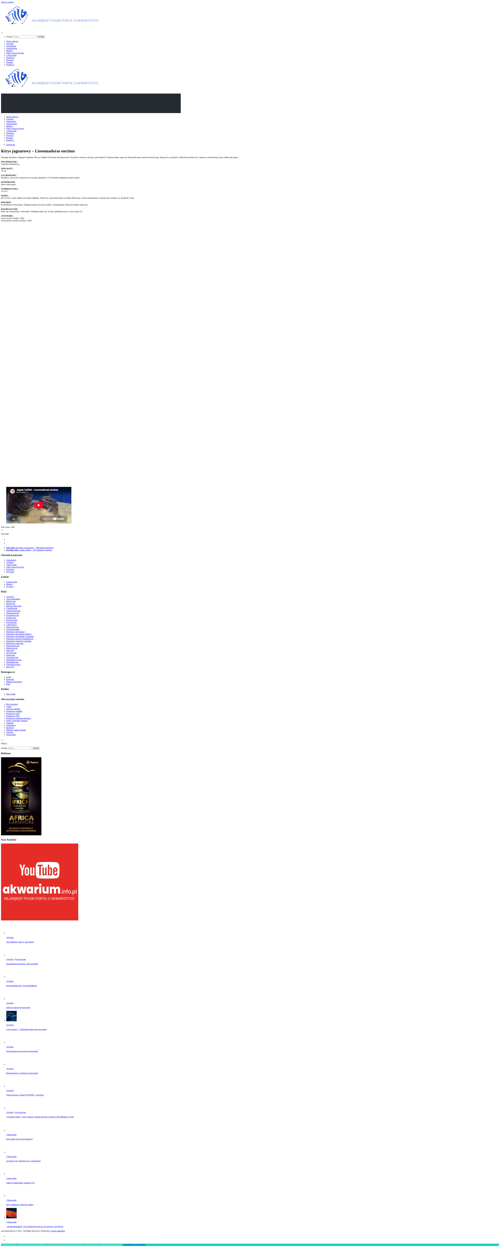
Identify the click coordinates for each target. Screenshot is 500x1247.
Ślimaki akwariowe (14, 682)
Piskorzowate (11, 648)
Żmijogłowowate (13, 664)
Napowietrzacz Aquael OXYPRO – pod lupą (25, 1095)
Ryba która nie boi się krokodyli (19, 1139)
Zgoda (125, 1245)
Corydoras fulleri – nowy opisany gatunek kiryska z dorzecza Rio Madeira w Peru (40, 1117)
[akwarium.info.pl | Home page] (53, 28)
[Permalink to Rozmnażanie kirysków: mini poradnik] (11, 955)
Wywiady (10, 572)
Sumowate (10, 145)
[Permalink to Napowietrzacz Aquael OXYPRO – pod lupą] (11, 1086)
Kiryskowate (11, 622)
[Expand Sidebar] (2, 530)
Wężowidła (11, 735)
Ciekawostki (11, 55)
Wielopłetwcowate (13, 660)
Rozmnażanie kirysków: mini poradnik (22, 964)
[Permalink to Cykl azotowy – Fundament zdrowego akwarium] (11, 1020)
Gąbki (8, 706)
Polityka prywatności (136, 1245)
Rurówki (10, 728)
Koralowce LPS (13, 713)
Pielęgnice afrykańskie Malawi (19, 634)
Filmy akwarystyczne (15, 53)
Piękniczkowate (12, 646)
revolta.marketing (58, 1231)
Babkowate (11, 601)
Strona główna (12, 41)
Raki (8, 684)
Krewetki (10, 679)
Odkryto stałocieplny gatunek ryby (20, 1183)
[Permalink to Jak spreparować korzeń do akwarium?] (11, 1042)
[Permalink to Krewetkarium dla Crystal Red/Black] (11, 977)
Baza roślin (10, 694)
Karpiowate (11, 618)
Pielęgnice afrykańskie (15, 632)
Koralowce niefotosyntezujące (18, 718)
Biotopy (9, 51)
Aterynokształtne (13, 599)
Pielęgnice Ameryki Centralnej (18, 641)
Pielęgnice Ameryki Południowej (19, 639)
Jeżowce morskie (13, 709)
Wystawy (10, 60)
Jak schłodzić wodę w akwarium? (20, 942)
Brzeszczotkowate (13, 606)
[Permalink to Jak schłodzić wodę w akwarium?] (11, 933)
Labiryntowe (11, 625)
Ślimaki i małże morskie (16, 730)
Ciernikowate (11, 608)
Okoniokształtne (13, 629)
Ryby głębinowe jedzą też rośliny (20, 1205)
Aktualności (11, 46)
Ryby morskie (12, 704)
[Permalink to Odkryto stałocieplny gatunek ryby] (11, 1174)
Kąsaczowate (11, 620)
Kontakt (9, 62)
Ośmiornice (11, 725)
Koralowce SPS (12, 716)
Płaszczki (10, 650)
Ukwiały (9, 732)
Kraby (8, 677)
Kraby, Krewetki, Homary (17, 721)
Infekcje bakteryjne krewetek (18, 1007)
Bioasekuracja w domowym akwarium (22, 1073)
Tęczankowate (12, 657)
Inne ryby (10, 667)
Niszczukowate (12, 627)
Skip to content (7, 2)
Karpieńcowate (12, 615)
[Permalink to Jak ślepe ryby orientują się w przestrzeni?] (11, 1152)
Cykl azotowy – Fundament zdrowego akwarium (26, 1029)
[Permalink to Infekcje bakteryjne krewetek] (11, 999)
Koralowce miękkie (14, 711)
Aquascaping (11, 48)
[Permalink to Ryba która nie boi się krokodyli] (11, 1130)
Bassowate (10, 604)
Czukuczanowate (13, 611)
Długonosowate (12, 613)
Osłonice (10, 723)
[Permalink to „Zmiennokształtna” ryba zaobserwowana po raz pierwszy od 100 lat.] (11, 1218)
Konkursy (10, 58)
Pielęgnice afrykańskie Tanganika (20, 636)
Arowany (10, 597)
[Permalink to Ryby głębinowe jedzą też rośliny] (11, 1196)
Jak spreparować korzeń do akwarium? (22, 1051)
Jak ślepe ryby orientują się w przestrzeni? (23, 1161)
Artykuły (10, 44)
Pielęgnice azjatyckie (14, 643)
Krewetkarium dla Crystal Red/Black (21, 986)
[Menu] (2, 32)
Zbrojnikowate (12, 662)
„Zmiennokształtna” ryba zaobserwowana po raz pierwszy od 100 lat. (34, 1226)
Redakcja (10, 65)
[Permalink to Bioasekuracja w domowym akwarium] (11, 1064)
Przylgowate (11, 653)
